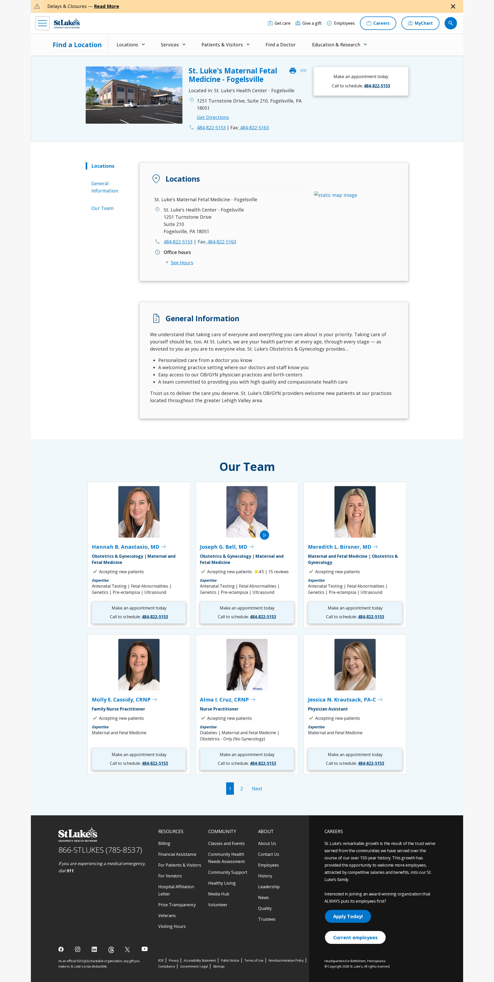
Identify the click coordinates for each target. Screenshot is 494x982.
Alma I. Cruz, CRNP (228, 700)
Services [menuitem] (170, 44)
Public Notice (230, 960)
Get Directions (213, 117)
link (303, 70)
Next (257, 788)
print (293, 70)
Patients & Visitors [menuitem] (222, 44)
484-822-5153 (178, 242)
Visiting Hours (172, 926)
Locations (102, 166)
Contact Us (268, 854)
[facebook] (61, 949)
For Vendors (170, 876)
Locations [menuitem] (127, 44)
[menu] (42, 23)
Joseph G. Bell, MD (227, 547)
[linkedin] (95, 949)
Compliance (166, 966)
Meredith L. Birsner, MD (343, 547)
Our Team (102, 208)
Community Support (227, 872)
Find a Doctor (281, 44)
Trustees (267, 919)
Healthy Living (222, 883)
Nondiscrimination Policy (286, 960)
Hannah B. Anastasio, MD (129, 547)
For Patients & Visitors (179, 865)
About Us (267, 843)
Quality (265, 908)
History (265, 876)
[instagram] (78, 949)
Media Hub (218, 894)
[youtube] (145, 949)
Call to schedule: (361, 86)
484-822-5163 (249, 127)
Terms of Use (253, 960)
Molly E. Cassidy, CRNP (125, 700)
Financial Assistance (177, 854)
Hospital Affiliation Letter (176, 890)
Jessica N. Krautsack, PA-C (345, 700)
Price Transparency (177, 905)
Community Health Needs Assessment (226, 857)
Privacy (174, 960)
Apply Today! (348, 916)
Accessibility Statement (200, 960)
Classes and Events (226, 843)
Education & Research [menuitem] (336, 44)
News (263, 897)
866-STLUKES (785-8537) (100, 849)
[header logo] (67, 23)
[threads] (111, 950)
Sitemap (219, 966)
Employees (268, 865)
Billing (164, 843)
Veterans (167, 915)
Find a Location (77, 44)
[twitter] (128, 949)
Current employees (355, 937)
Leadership (269, 887)
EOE (161, 960)
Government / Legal (194, 966)
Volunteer (217, 905)
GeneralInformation (104, 187)
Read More (106, 6)
